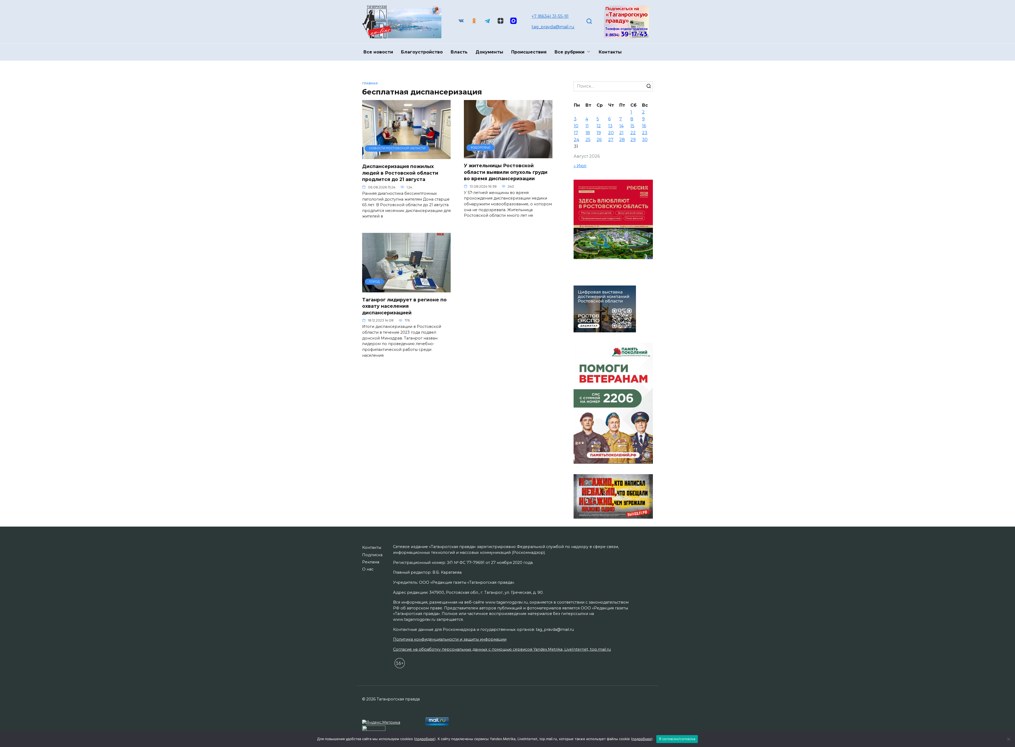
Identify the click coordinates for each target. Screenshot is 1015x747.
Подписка (372, 555)
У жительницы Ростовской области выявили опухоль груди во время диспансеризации (505, 172)
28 (622, 139)
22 (633, 132)
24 (576, 139)
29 (633, 139)
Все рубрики (569, 52)
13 (610, 125)
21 (621, 132)
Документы (489, 52)
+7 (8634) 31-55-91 (550, 16)
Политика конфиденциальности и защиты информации (449, 639)
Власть (459, 52)
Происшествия (529, 52)
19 (599, 132)
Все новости (378, 52)
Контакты (610, 52)
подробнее (424, 739)
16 (644, 125)
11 (587, 125)
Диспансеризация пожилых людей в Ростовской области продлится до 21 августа (400, 173)
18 (587, 132)
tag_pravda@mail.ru (553, 26)
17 (576, 132)
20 (611, 132)
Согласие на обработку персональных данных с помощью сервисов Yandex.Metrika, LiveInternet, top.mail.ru (502, 649)
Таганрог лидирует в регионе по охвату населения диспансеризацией (404, 306)
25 (587, 139)
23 (644, 132)
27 (610, 139)
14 (621, 125)
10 (576, 125)
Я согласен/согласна (677, 739)
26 (599, 139)
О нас (367, 569)
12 (599, 125)
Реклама (370, 562)
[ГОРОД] (406, 289)
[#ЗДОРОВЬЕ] (508, 154)
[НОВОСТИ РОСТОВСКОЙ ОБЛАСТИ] (406, 155)
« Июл (580, 165)
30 (645, 139)
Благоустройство (422, 52)
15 (632, 125)
